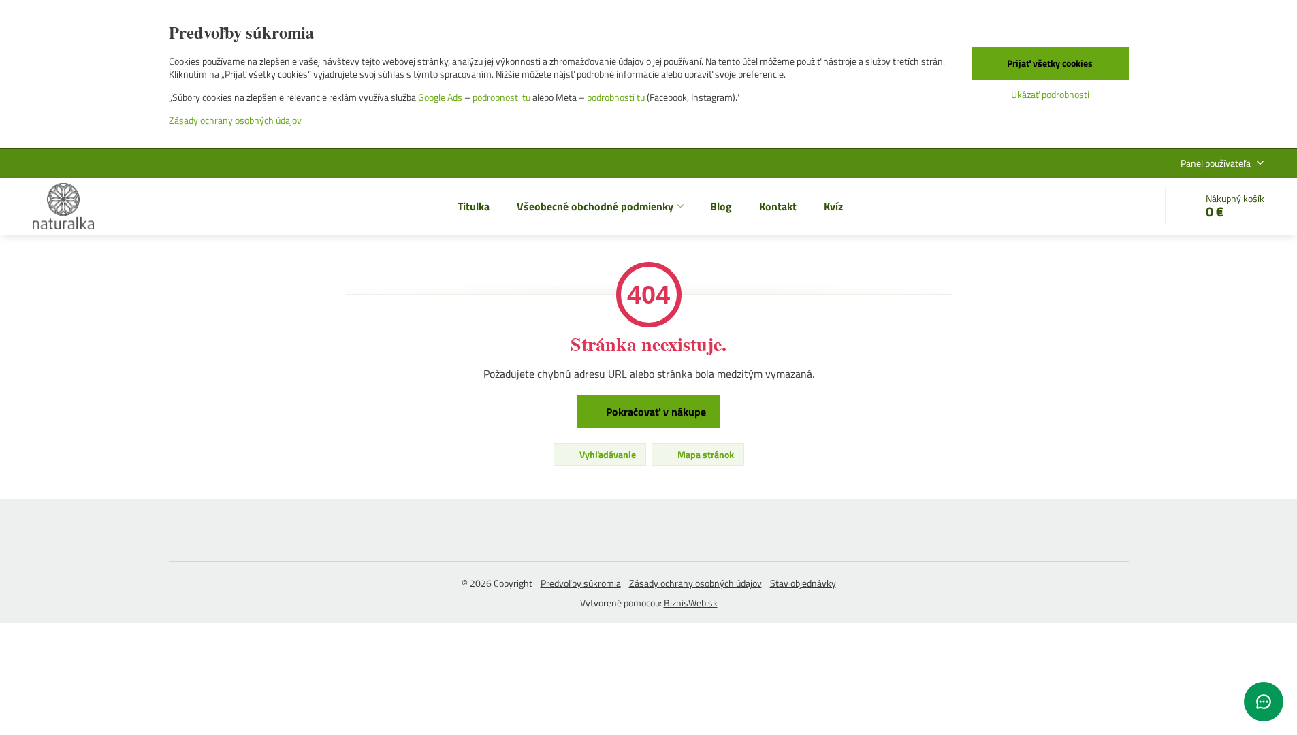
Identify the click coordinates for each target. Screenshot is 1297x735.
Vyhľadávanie (606, 454)
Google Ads (440, 97)
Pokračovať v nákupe (654, 412)
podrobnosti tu (501, 97)
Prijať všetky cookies (1050, 63)
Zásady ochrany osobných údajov (695, 583)
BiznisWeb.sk (691, 602)
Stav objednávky (803, 583)
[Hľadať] (1146, 206)
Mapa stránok (704, 454)
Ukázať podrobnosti (1050, 94)
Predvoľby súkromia (581, 583)
